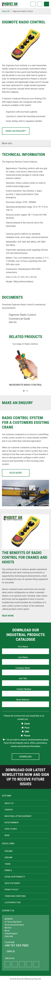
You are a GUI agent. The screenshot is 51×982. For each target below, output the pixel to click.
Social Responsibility (15, 877)
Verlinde (9, 851)
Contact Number (24, 689)
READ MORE (16, 472)
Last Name (24, 657)
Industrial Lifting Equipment (18, 816)
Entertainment (12, 822)
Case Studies (11, 829)
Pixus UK (37, 979)
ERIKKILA (8, 870)
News (7, 835)
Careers (9, 810)
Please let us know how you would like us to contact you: (24, 717)
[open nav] (46, 4)
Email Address (24, 699)
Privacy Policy (12, 890)
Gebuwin (8, 857)
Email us (11, 951)
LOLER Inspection (13, 902)
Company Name (24, 668)
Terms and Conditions (15, 896)
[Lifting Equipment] (10, 3)
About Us (9, 803)
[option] (25, 46)
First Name (24, 646)
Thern (7, 864)
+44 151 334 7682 (17, 945)
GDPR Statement (12, 883)
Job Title (24, 678)
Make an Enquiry (16, 131)
